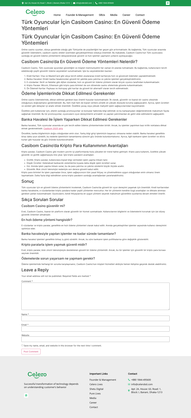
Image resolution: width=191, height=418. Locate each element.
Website (25, 335)
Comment (27, 281)
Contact (140, 15)
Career (126, 15)
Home (57, 15)
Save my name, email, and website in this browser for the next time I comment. (63, 346)
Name (25, 314)
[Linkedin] (168, 3)
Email (24, 325)
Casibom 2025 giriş (53, 128)
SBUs (102, 15)
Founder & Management (80, 15)
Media (113, 15)
